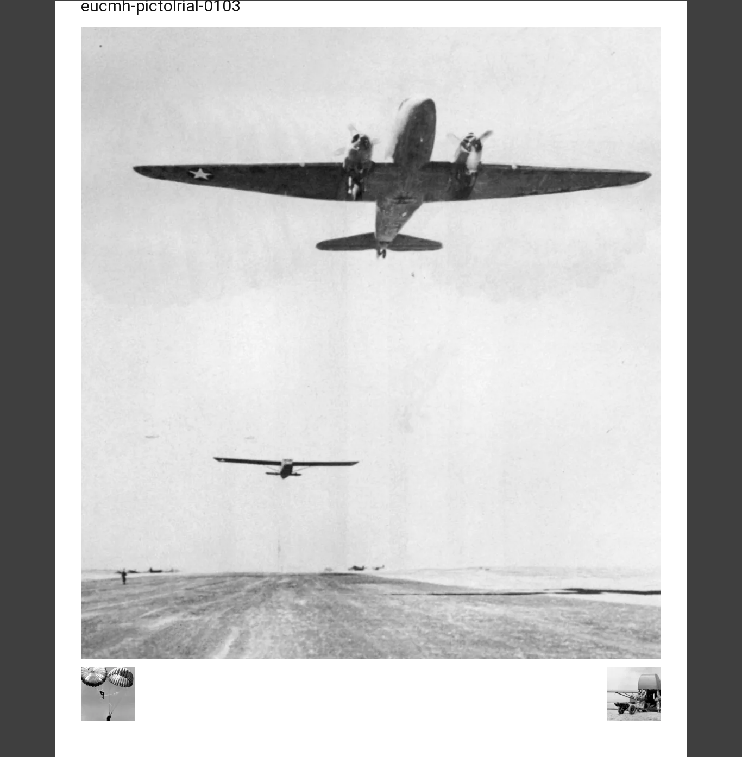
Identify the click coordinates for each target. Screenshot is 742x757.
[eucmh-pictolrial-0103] (371, 655)
